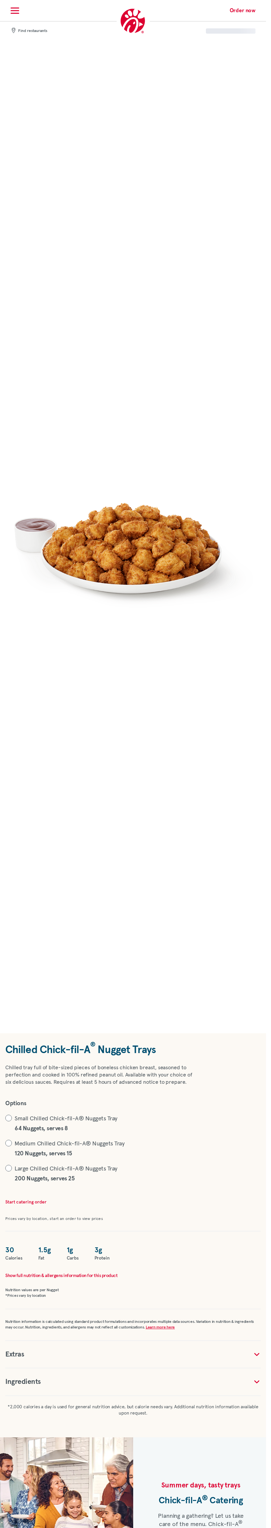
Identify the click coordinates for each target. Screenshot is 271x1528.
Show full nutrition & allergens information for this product (61, 1275)
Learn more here (160, 1327)
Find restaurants (32, 31)
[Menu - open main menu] (15, 10)
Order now (242, 10)
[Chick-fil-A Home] (133, 21)
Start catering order (26, 1202)
